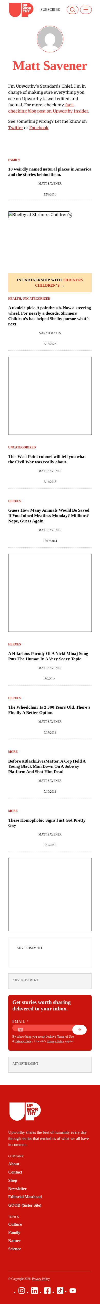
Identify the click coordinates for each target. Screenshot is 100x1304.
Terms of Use (65, 1036)
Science (14, 1249)
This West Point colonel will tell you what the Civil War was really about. (47, 459)
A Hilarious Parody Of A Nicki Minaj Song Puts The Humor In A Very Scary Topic (48, 656)
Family (14, 160)
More (13, 752)
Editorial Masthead (25, 1197)
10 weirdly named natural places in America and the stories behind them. (50, 171)
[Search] (72, 10)
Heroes (14, 501)
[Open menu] (86, 10)
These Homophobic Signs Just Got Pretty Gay (47, 823)
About (13, 1164)
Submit (82, 1032)
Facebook (38, 127)
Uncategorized (36, 299)
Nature (14, 1241)
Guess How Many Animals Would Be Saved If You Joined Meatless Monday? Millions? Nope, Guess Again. (48, 515)
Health (14, 299)
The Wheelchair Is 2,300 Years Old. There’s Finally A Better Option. (49, 710)
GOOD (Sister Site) (24, 1205)
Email (20, 1022)
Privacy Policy (24, 1041)
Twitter (15, 127)
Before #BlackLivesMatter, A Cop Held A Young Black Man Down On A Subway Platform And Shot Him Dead (46, 766)
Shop (12, 1180)
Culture (15, 1224)
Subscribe (50, 10)
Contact (15, 1172)
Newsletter (17, 1188)
